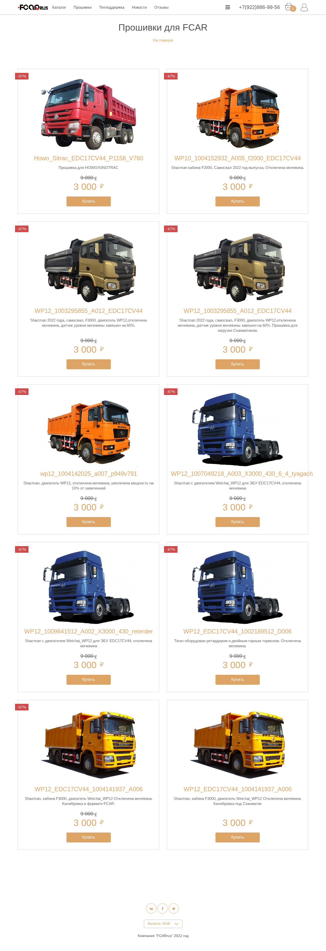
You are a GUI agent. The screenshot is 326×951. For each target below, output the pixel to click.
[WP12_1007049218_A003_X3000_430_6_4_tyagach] (237, 430)
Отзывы (161, 7)
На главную (163, 40)
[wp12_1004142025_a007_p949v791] (88, 430)
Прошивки (82, 7)
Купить (88, 201)
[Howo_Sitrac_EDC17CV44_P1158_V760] (88, 114)
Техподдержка (111, 7)
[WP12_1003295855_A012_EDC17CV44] (88, 267)
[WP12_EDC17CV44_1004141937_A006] (88, 745)
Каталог (59, 7)
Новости (139, 7)
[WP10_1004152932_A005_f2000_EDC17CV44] (237, 114)
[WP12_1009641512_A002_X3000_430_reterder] (88, 588)
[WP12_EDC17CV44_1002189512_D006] (237, 588)
